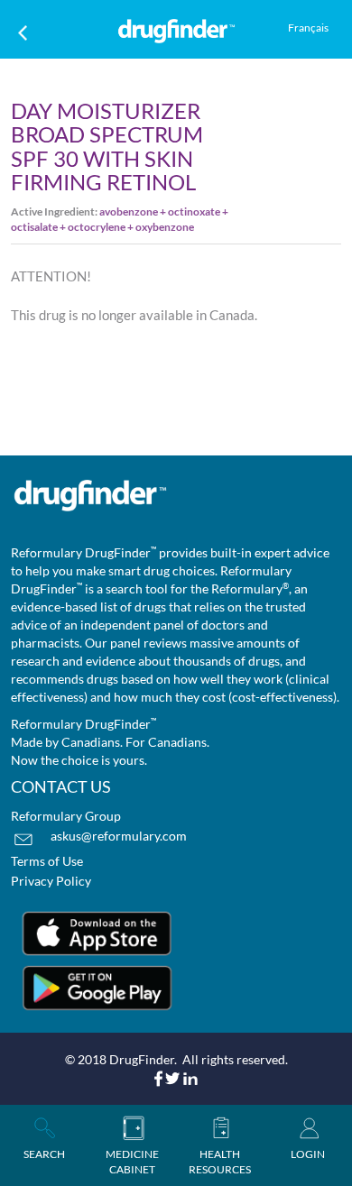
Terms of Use (47, 861)
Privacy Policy (51, 880)
